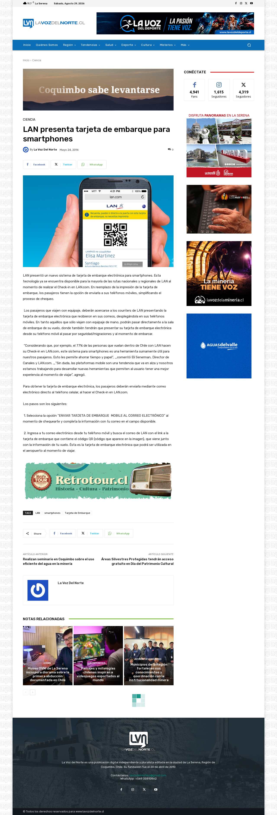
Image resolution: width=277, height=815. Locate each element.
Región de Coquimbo (148, 659)
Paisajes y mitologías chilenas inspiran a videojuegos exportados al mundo (98, 674)
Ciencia (36, 60)
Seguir (219, 82)
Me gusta (194, 82)
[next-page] (32, 692)
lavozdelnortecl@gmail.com (148, 775)
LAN (37, 512)
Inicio (26, 60)
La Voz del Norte (45, 149)
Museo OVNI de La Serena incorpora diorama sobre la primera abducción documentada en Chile (47, 674)
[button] (249, 45)
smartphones (52, 512)
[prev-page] (25, 692)
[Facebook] (235, 3)
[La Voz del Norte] (26, 149)
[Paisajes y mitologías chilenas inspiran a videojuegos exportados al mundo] (98, 655)
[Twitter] (246, 3)
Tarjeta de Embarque (77, 512)
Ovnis (47, 663)
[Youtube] (251, 3)
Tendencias (98, 663)
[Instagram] (241, 3)
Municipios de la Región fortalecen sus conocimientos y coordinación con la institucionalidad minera (149, 672)
